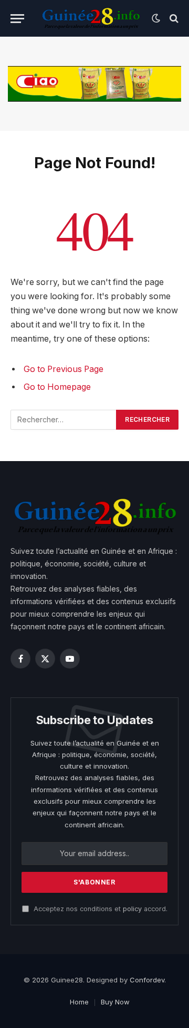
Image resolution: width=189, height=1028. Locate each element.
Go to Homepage (57, 387)
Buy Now (115, 1002)
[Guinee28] (90, 18)
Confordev (147, 980)
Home (79, 1002)
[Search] (172, 18)
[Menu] (17, 18)
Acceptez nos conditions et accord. (99, 909)
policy (132, 909)
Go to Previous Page (63, 369)
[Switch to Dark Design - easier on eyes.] (156, 18)
